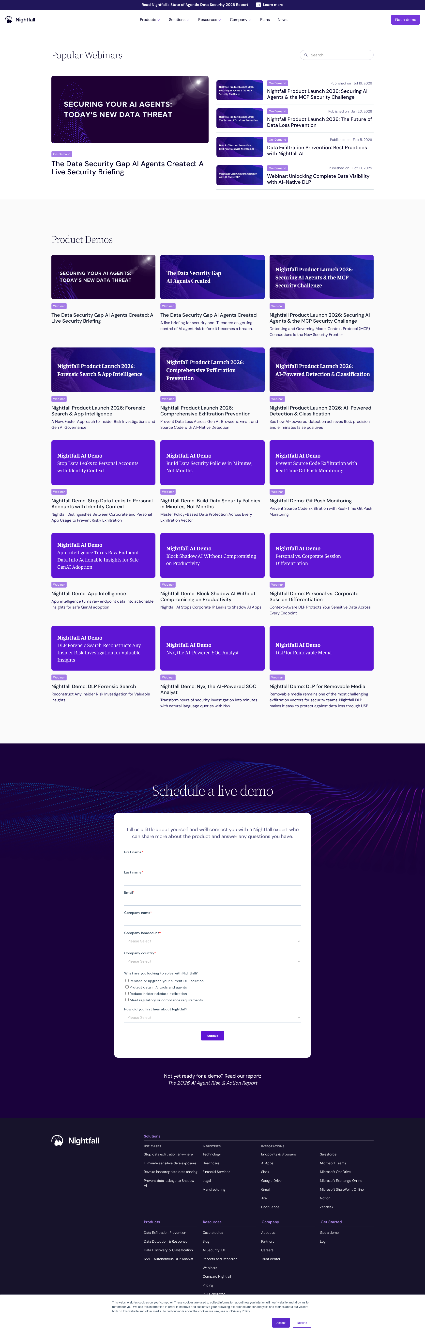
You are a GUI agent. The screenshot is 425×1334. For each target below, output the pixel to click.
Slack (265, 1171)
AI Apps (267, 1163)
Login (324, 1241)
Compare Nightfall (217, 1276)
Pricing (208, 1285)
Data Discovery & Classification (168, 1250)
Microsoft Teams (333, 1163)
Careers (267, 1250)
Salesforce (328, 1154)
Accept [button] (281, 1322)
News (283, 20)
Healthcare (211, 1163)
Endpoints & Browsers (278, 1154)
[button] (150, 20)
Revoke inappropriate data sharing (170, 1171)
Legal (207, 1180)
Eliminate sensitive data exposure (170, 1163)
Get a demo (405, 19)
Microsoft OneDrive (335, 1171)
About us (268, 1232)
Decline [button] (302, 1322)
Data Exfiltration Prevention (165, 1232)
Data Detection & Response (165, 1241)
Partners (267, 1241)
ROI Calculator (214, 1294)
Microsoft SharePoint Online (342, 1189)
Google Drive (271, 1180)
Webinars (210, 1268)
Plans (265, 20)
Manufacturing (214, 1189)
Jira (264, 1198)
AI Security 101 (214, 1250)
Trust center (270, 1259)
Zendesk (326, 1207)
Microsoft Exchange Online (341, 1180)
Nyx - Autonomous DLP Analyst (168, 1259)
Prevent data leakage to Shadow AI (169, 1183)
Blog (206, 1241)
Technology (212, 1154)
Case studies (213, 1232)
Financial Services (216, 1171)
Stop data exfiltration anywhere (168, 1154)
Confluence (270, 1207)
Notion (325, 1198)
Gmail (265, 1189)
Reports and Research (220, 1259)
